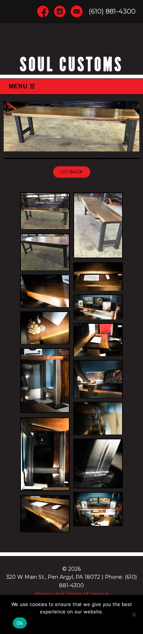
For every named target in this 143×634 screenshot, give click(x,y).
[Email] (76, 10)
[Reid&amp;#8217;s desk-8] (45, 381)
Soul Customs (71, 64)
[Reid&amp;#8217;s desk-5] (98, 306)
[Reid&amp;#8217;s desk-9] (98, 379)
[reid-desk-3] (45, 251)
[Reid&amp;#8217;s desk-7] (98, 339)
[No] (134, 614)
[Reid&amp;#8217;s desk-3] (98, 276)
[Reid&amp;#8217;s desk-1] (98, 509)
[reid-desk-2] (98, 225)
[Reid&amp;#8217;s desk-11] (45, 454)
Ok (19, 623)
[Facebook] (43, 10)
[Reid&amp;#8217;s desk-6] (45, 327)
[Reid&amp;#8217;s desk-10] (98, 418)
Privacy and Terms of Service (72, 594)
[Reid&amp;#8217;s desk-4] (45, 291)
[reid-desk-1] (45, 211)
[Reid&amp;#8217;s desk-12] (98, 463)
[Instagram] (59, 10)
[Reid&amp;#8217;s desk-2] (45, 513)
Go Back (71, 171)
